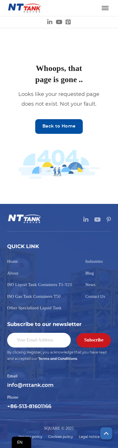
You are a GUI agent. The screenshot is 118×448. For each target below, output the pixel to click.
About (12, 273)
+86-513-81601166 (29, 406)
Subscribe (93, 339)
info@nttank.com (30, 385)
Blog (89, 273)
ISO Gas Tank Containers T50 (34, 296)
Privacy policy (30, 437)
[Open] (105, 8)
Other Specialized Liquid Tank (34, 308)
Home (12, 261)
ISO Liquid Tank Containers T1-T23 (39, 284)
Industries (94, 261)
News (90, 284)
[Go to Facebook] (68, 22)
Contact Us (95, 296)
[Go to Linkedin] (49, 22)
